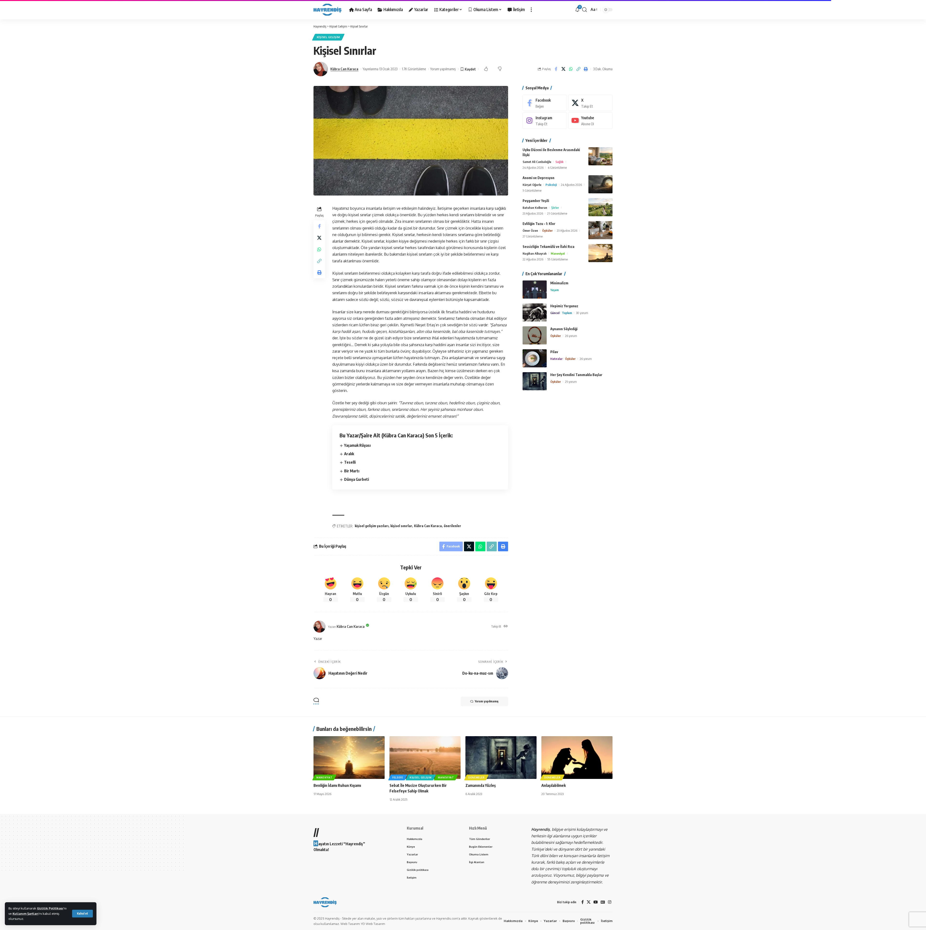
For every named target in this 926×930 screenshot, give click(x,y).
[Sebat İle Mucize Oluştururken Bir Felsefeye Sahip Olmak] (425, 757)
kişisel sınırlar (401, 526)
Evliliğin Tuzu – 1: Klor (539, 224)
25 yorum (571, 382)
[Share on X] (563, 69)
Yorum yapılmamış (443, 69)
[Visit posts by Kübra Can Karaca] (320, 69)
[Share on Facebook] (555, 69)
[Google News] (602, 902)
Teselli (350, 462)
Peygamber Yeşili (536, 201)
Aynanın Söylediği (564, 329)
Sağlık (559, 162)
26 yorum (571, 336)
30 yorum (582, 313)
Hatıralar (556, 359)
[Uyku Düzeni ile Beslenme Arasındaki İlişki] (600, 156)
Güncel (554, 313)
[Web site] (505, 626)
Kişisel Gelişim (328, 37)
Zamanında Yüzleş (480, 785)
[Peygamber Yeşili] (600, 207)
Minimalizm (559, 283)
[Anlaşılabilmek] (577, 757)
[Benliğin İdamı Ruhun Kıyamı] (349, 757)
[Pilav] (535, 358)
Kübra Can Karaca (344, 69)
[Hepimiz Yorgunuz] (535, 312)
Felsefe (397, 777)
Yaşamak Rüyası (357, 445)
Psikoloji (551, 185)
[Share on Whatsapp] (570, 69)
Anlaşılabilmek (553, 785)
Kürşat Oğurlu (532, 185)
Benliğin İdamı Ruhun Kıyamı (337, 785)
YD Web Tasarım (373, 924)
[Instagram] (545, 120)
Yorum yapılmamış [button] (486, 701)
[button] (82, 913)
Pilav (554, 352)
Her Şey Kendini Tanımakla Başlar (576, 375)
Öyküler (547, 230)
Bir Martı (351, 470)
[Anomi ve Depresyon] (600, 184)
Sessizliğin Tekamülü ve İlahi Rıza (548, 247)
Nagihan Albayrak (535, 253)
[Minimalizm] (535, 289)
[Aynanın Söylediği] (535, 335)
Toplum (567, 313)
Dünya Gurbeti (356, 479)
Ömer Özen (530, 230)
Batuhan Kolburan (535, 208)
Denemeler (476, 777)
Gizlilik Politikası (50, 908)
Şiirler (555, 208)
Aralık (349, 453)
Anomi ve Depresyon (538, 178)
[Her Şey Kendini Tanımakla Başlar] (535, 381)
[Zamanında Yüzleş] (501, 757)
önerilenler (452, 526)
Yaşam (554, 290)
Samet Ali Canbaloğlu (537, 162)
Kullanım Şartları (26, 914)
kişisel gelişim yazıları (371, 526)
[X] (590, 103)
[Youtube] (590, 120)
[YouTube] (595, 902)
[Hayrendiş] (327, 9)
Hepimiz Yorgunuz (564, 306)
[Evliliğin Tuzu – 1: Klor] (600, 230)
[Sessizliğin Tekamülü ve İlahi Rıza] (600, 253)
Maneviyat (558, 253)
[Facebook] (545, 103)
